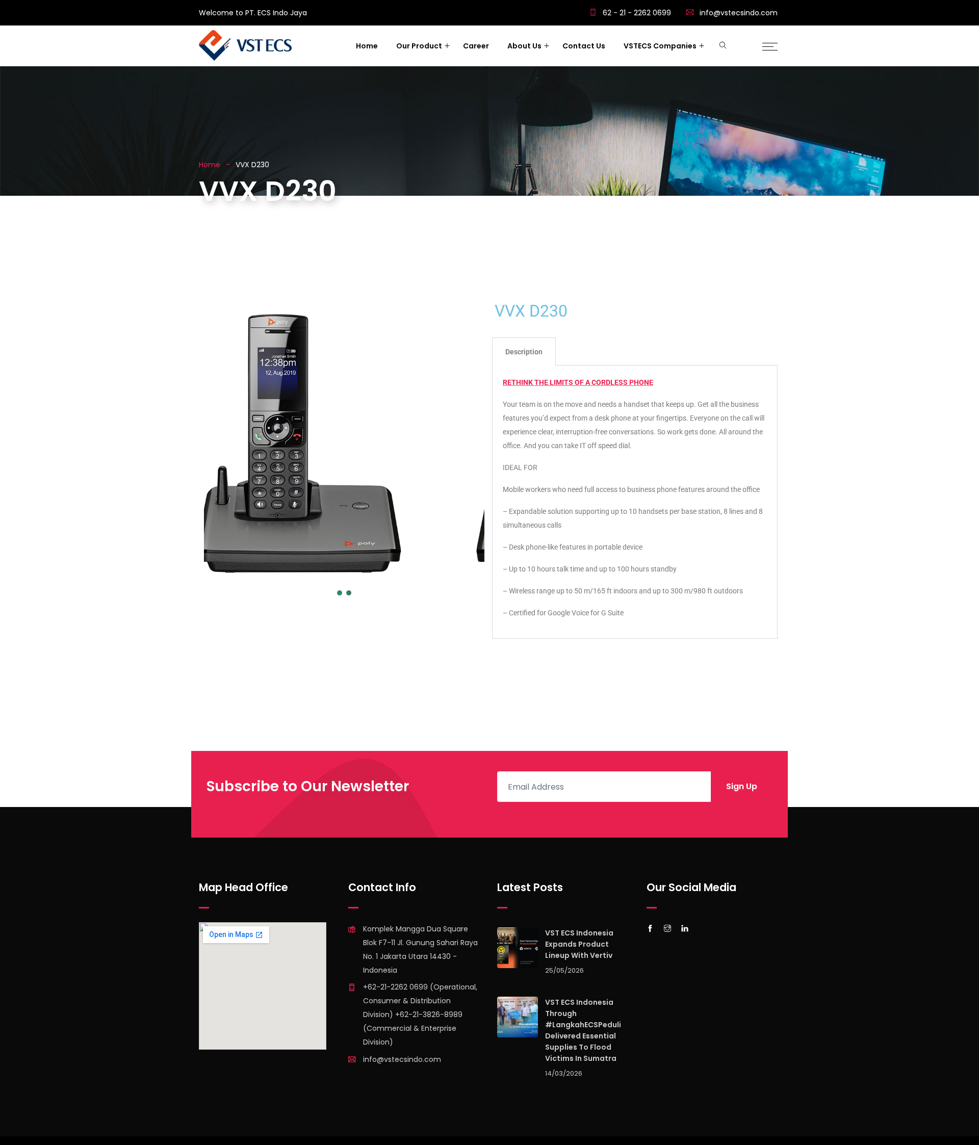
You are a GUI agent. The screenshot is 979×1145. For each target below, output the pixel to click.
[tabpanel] (635, 502)
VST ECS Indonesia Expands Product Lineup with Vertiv (579, 944)
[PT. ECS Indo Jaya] (245, 46)
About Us (524, 46)
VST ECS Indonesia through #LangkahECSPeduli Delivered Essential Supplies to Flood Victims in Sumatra (583, 1030)
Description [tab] (524, 352)
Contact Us (583, 46)
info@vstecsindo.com (739, 13)
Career (476, 46)
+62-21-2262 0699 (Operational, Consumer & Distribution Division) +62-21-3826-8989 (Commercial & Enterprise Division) (420, 1014)
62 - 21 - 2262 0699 (636, 13)
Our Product (419, 46)
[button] (220, 443)
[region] (344, 468)
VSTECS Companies (660, 46)
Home (367, 46)
